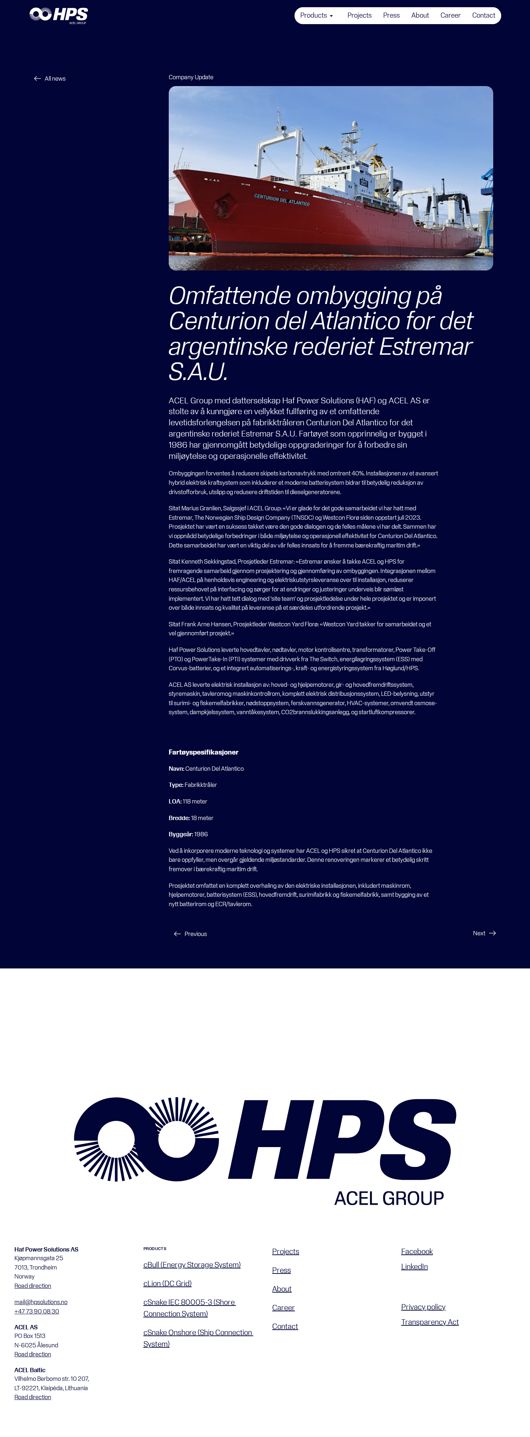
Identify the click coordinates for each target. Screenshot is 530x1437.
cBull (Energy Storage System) (192, 1264)
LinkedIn (414, 1266)
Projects (285, 1251)
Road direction (32, 1285)
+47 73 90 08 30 (36, 1311)
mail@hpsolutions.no (40, 1301)
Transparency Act (430, 1321)
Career (283, 1307)
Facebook (417, 1251)
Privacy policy (423, 1306)
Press (281, 1270)
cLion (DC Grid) (167, 1283)
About (282, 1288)
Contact (285, 1326)
